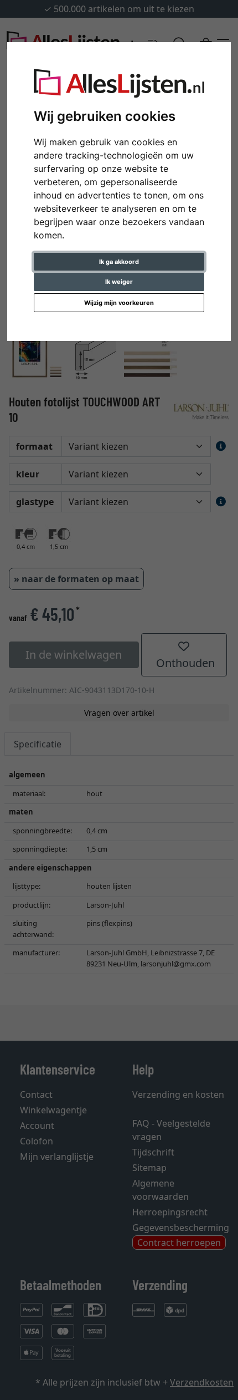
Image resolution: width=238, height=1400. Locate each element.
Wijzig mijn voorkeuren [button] (119, 303)
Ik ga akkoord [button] (119, 262)
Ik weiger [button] (119, 282)
